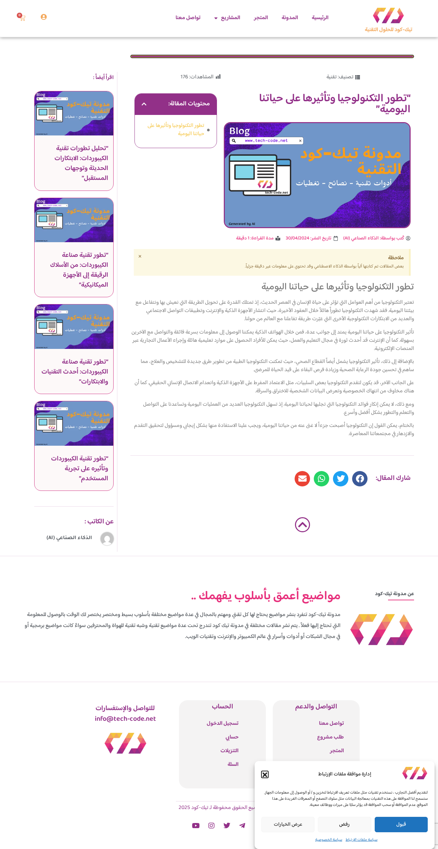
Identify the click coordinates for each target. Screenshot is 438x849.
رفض (344, 824)
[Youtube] (196, 826)
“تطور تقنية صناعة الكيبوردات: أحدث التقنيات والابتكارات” (74, 372)
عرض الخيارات (288, 824)
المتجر (261, 18)
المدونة (290, 18)
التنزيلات (229, 751)
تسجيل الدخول (223, 723)
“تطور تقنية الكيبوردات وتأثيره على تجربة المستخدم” (79, 468)
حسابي (232, 737)
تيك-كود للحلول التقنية (388, 30)
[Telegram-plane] (242, 826)
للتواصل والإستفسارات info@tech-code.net (125, 714)
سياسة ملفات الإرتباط (361, 840)
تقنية (331, 77)
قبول (401, 824)
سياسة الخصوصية (328, 840)
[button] (264, 774)
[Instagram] (211, 826)
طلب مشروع (330, 737)
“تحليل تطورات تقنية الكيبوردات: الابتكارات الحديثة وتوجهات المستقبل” (81, 163)
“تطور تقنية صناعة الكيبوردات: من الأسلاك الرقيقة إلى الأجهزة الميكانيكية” (79, 270)
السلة (233, 764)
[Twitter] (227, 826)
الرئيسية (320, 18)
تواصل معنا (188, 18)
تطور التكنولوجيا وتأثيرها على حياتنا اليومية (175, 130)
